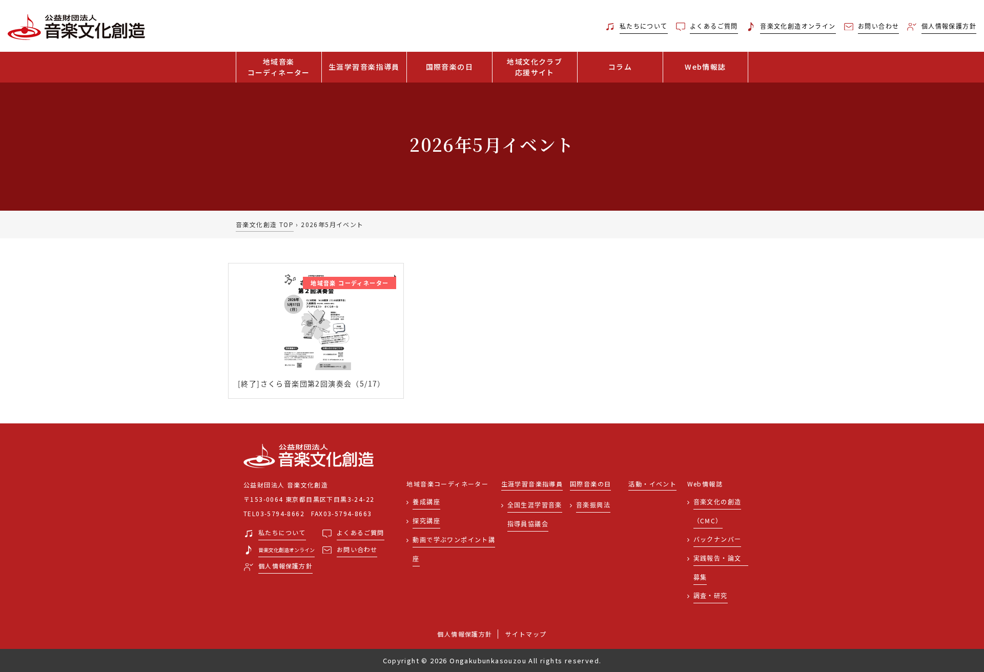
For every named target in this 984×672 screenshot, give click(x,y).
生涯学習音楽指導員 (364, 67)
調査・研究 (710, 595)
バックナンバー (717, 539)
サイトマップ (525, 633)
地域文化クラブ (534, 66)
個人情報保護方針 (464, 633)
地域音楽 (279, 66)
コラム (620, 67)
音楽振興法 (593, 504)
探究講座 (426, 520)
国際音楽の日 (449, 67)
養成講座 (426, 501)
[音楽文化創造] (123, 26)
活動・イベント (652, 484)
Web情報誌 (705, 67)
